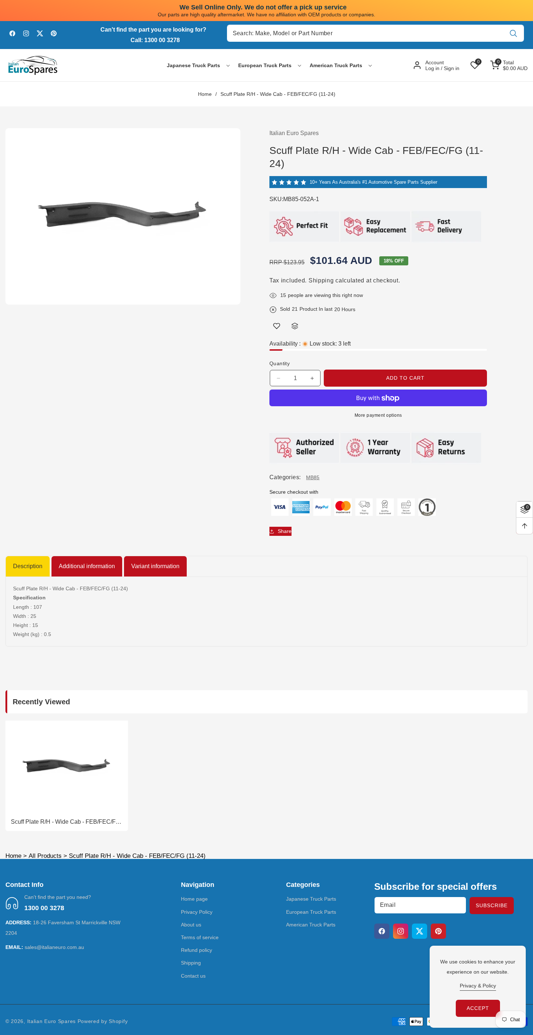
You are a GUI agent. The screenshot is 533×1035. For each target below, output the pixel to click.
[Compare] (295, 326)
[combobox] (375, 33)
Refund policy (196, 950)
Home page (194, 899)
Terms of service (200, 937)
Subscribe (492, 905)
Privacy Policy (196, 912)
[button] (193, 65)
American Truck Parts (310, 925)
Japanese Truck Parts (311, 899)
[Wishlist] (276, 326)
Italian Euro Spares (51, 1021)
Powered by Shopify (103, 1021)
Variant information (155, 566)
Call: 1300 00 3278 (155, 40)
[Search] (514, 33)
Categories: (285, 477)
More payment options (378, 415)
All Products (45, 855)
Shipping (321, 280)
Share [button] (285, 531)
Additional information (87, 566)
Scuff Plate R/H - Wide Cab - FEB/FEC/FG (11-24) (65, 822)
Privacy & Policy (478, 986)
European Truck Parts (311, 912)
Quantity (279, 364)
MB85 (312, 477)
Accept (478, 1008)
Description (27, 566)
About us (191, 925)
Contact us (193, 976)
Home (205, 94)
